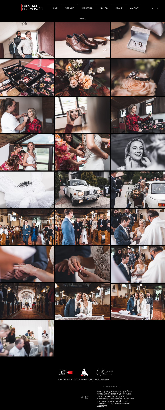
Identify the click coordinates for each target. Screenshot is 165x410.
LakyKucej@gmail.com (119, 403)
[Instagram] (87, 397)
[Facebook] (82, 397)
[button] (69, 7)
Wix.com (106, 380)
